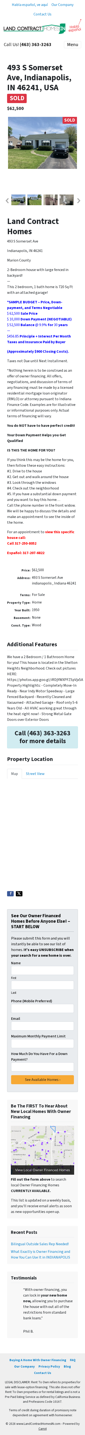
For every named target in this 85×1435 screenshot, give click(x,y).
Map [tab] (14, 773)
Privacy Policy (49, 1366)
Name (16, 963)
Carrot (42, 1428)
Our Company (62, 4)
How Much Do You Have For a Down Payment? (39, 1056)
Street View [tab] (35, 773)
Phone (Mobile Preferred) (31, 1001)
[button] (6, 200)
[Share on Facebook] (10, 893)
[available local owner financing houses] (42, 1150)
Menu (72, 44)
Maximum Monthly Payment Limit (38, 1036)
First (13, 978)
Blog (67, 1366)
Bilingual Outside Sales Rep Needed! (40, 1244)
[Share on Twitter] (19, 893)
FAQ (73, 1360)
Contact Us (42, 14)
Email (15, 1018)
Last (13, 993)
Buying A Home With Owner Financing (37, 1360)
